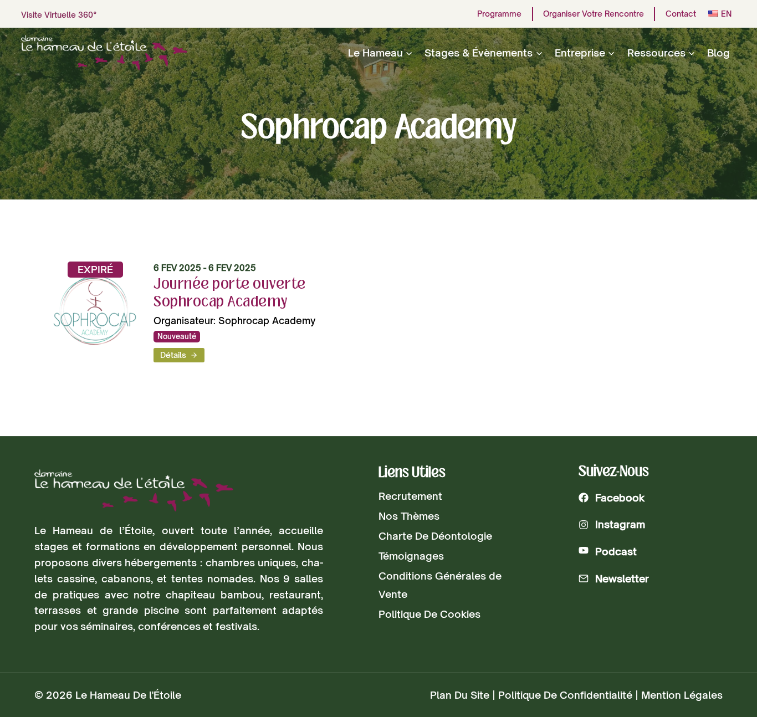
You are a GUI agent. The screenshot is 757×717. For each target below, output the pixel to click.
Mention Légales (682, 695)
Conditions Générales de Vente (440, 585)
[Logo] (133, 490)
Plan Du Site (459, 695)
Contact (681, 13)
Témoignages (411, 556)
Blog (718, 53)
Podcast (616, 551)
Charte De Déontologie (435, 536)
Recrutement (410, 496)
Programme (499, 13)
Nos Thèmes (408, 516)
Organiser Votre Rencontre (593, 13)
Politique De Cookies (429, 614)
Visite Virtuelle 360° (59, 14)
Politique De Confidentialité (565, 695)
